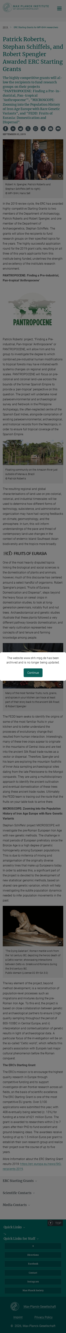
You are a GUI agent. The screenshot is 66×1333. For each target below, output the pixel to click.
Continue (33, 673)
